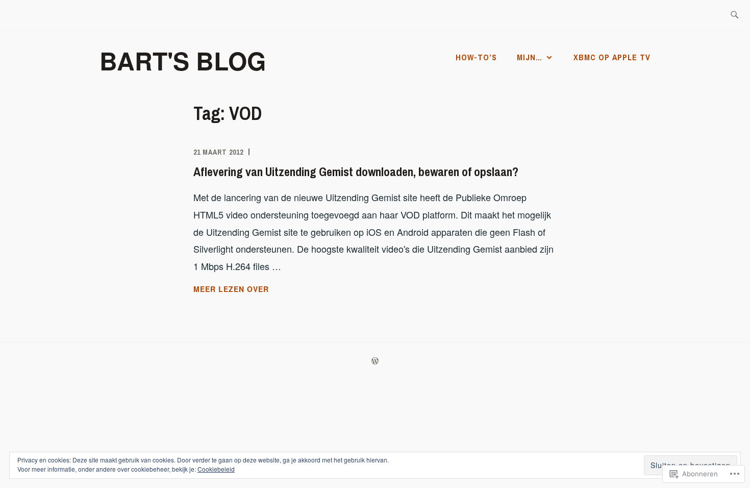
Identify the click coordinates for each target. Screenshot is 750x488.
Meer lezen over (231, 289)
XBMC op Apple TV (612, 57)
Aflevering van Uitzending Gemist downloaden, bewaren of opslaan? (355, 171)
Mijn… (529, 57)
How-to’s (476, 57)
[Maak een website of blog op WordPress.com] (375, 361)
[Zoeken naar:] (734, 15)
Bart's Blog (182, 60)
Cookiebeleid (216, 469)
